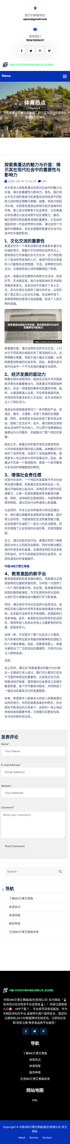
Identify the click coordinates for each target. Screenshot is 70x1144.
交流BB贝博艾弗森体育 (24, 932)
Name (5, 744)
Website (6, 785)
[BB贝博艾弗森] (35, 64)
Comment (7, 807)
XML (35, 1100)
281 (44, 181)
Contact (47, 1137)
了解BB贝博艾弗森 (21, 898)
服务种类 (14, 923)
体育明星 (14, 915)
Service (33, 1137)
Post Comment (15, 846)
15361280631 (35, 40)
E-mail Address (11, 765)
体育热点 (14, 907)
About (21, 1137)
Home (34, 108)
